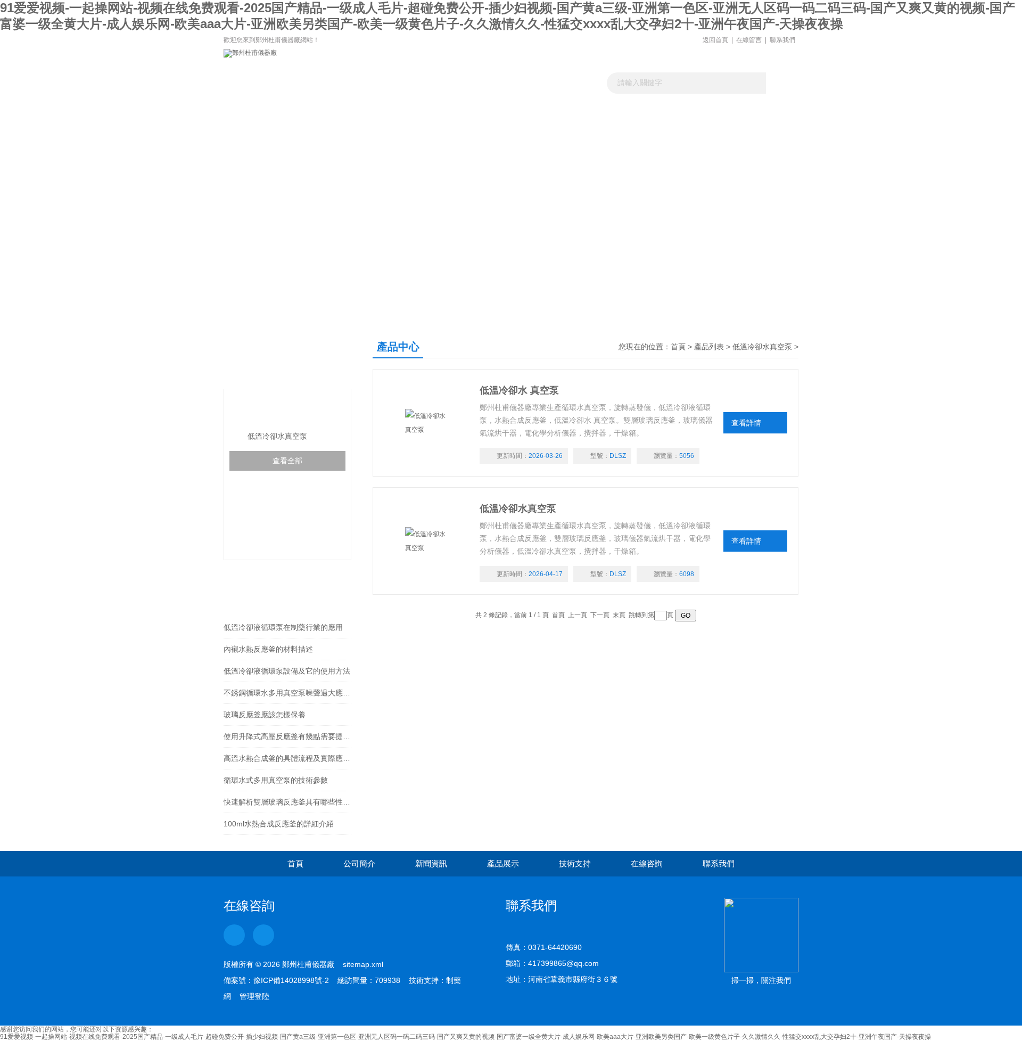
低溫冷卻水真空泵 (272, 410)
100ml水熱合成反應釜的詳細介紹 (279, 823)
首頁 (678, 346)
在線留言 (749, 40)
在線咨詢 (647, 863)
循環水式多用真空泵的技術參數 (276, 780)
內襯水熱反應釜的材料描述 (268, 649)
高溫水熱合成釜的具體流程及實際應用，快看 (287, 758)
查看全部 (287, 460)
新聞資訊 (428, 130)
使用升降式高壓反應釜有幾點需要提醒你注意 (287, 736)
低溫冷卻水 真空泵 (519, 390)
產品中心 (265, 357)
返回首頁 (715, 40)
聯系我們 (782, 40)
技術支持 (575, 863)
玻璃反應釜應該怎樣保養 (265, 714)
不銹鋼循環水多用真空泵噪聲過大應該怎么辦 (287, 692)
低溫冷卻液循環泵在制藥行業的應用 (283, 627)
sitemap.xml (363, 964)
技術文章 (592, 130)
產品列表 (709, 346)
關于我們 (346, 130)
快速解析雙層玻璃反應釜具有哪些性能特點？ (287, 802)
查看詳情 (746, 423)
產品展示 (510, 130)
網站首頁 (265, 130)
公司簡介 (359, 863)
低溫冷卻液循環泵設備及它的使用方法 (287, 671)
